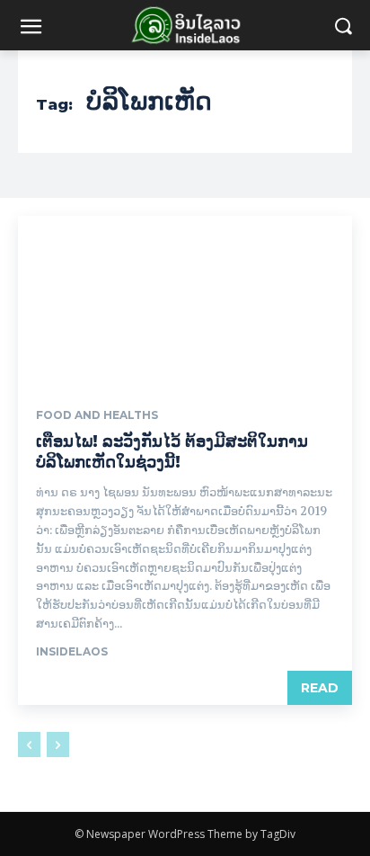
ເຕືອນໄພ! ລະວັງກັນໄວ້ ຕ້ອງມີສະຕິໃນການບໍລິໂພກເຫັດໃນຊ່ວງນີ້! (172, 452)
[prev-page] (29, 744)
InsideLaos (72, 651)
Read (320, 688)
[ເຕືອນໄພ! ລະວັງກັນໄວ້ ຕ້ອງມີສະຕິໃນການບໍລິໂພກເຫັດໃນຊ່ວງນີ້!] (185, 299)
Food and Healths (97, 415)
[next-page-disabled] (58, 744)
